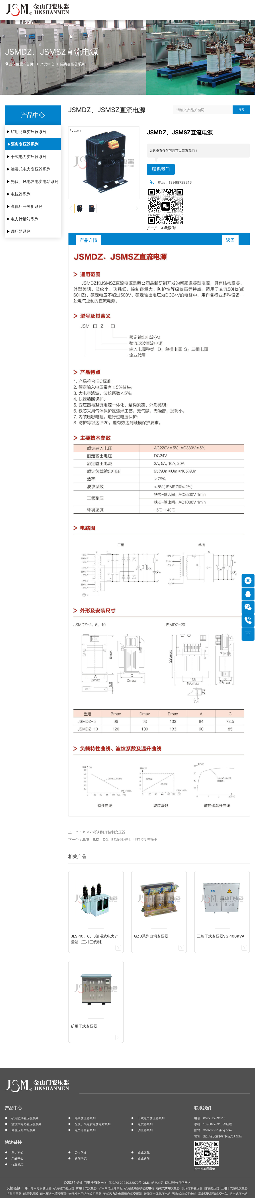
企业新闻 (144, 1158)
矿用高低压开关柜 (111, 1188)
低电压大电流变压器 (53, 1194)
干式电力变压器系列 (29, 156)
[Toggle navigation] (244, 10)
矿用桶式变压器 (63, 1188)
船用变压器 (30, 1194)
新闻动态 (81, 1158)
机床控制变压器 (192, 1188)
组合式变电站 (239, 1194)
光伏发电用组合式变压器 (84, 1194)
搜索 (241, 109)
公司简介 (81, 1152)
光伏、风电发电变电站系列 (35, 181)
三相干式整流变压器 (234, 1188)
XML (146, 1183)
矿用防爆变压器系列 (29, 131)
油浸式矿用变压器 (168, 1188)
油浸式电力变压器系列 (31, 169)
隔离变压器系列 (72, 64)
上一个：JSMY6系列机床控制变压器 (96, 832)
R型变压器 (14, 1194)
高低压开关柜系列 (27, 206)
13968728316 (180, 182)
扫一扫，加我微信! (161, 228)
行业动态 (17, 1164)
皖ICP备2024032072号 (125, 1183)
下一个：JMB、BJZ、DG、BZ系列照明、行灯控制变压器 (113, 839)
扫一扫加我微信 (204, 1169)
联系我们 (161, 169)
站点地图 (157, 1183)
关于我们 (17, 1152)
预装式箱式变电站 (184, 1194)
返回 (230, 240)
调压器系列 (21, 231)
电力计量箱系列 (25, 218)
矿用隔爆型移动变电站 (139, 1188)
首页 (29, 64)
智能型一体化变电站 (157, 1194)
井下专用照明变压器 (38, 1188)
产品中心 (47, 64)
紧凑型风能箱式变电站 (213, 1194)
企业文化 (144, 1152)
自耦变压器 (211, 1188)
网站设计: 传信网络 (178, 1183)
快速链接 (13, 1142)
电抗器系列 (21, 193)
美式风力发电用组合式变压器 (122, 1194)
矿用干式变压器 (86, 1188)
